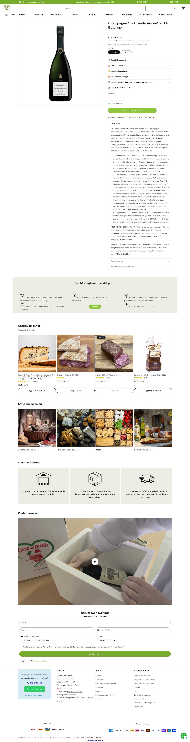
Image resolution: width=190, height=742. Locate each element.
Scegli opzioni (76, 391)
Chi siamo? (99, 680)
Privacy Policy (67, 737)
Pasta (75, 14)
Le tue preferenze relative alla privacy (91, 737)
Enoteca (109, 14)
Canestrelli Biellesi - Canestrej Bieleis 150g (150, 375)
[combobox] (104, 8)
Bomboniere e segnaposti (143, 695)
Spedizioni (99, 687)
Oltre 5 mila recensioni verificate (32, 2)
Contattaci (95, 307)
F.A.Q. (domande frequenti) (105, 683)
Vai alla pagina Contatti (34, 695)
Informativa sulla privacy (104, 695)
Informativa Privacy (40, 661)
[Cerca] (143, 8)
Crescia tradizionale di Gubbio (68, 375)
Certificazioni (139, 707)
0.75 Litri (114, 52)
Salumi (22, 14)
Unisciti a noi (95, 654)
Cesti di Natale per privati (144, 683)
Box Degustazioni (143, 450)
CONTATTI (174, 2)
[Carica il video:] (95, 561)
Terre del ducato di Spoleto (144, 703)
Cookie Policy (75, 737)
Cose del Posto (28, 737)
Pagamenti (99, 691)
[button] (170, 8)
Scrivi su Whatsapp (35, 689)
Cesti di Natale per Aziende (144, 680)
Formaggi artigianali (67, 450)
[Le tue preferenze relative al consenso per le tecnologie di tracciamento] (186, 738)
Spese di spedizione (127, 41)
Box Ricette (127, 14)
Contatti (98, 676)
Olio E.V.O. (92, 14)
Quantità (111, 93)
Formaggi (39, 14)
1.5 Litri (126, 52)
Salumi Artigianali (27, 450)
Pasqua (137, 687)
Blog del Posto (165, 14)
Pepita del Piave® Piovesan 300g (107, 375)
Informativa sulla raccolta (95, 740)
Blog (136, 691)
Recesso (98, 699)
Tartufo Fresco (57, 14)
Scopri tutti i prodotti (142, 676)
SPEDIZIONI (142, 2)
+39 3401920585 (74, 691)
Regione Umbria (140, 699)
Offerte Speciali (146, 14)
